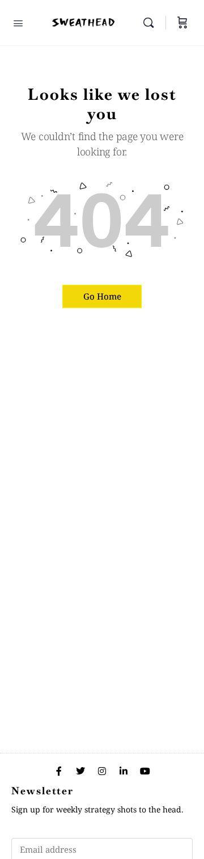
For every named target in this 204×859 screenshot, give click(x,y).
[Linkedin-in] (123, 771)
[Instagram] (102, 771)
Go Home (102, 296)
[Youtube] (145, 771)
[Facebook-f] (58, 771)
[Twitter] (80, 771)
